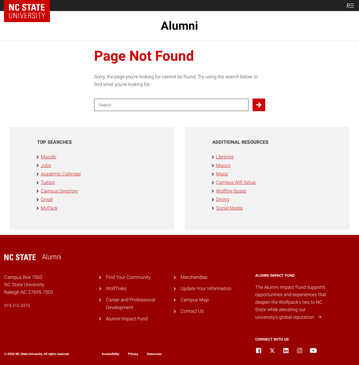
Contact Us (192, 311)
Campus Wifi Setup (236, 182)
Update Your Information (206, 288)
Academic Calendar (61, 174)
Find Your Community (128, 277)
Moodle (48, 157)
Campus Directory (59, 191)
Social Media (229, 208)
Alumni (179, 26)
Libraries (225, 157)
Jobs (46, 165)
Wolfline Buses (231, 191)
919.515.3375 (17, 305)
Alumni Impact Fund (127, 318)
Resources (154, 354)
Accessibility (110, 354)
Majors (223, 165)
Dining (222, 199)
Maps (222, 174)
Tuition (48, 182)
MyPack (49, 208)
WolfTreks (116, 288)
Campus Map (195, 299)
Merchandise (194, 277)
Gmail (47, 199)
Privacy (133, 354)
